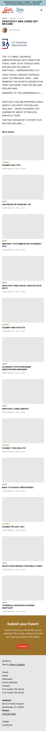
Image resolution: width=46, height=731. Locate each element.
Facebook (7, 725)
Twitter (5, 721)
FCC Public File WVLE (13, 689)
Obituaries (7, 679)
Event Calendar (10, 682)
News (4, 18)
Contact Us (23, 646)
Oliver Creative (17, 664)
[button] (41, 10)
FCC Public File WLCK (13, 692)
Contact (6, 686)
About (5, 672)
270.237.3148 (9, 714)
